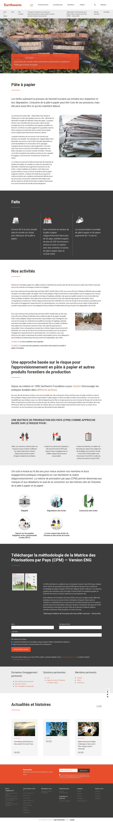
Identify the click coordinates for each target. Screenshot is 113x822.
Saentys (72, 820)
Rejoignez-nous (58, 5)
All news (99, 706)
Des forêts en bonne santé (24, 681)
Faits (12, 12)
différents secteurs (46, 390)
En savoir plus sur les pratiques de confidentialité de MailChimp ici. (74, 777)
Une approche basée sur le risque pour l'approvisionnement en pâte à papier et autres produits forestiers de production (41, 14)
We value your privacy (18, 639)
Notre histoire (27, 803)
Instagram (98, 798)
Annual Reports (27, 805)
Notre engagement (9, 790)
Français (103, 5)
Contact (82, 5)
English (79, 791)
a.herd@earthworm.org (69, 657)
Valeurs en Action (28, 800)
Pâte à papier (5, 14)
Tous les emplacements (63, 792)
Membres (26, 810)
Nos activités (20, 13)
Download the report (21, 649)
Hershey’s (80, 682)
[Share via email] (107, 697)
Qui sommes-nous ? (29, 790)
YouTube (97, 794)
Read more (17, 752)
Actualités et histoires (63, 797)
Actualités (106, 12)
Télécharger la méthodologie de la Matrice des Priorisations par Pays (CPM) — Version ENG (77, 14)
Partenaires (26, 812)
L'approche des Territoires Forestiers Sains (56, 681)
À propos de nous (43, 5)
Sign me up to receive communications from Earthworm (32, 644)
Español (79, 796)
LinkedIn (97, 791)
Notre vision (26, 796)
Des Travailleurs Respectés (24, 686)
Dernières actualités (64, 801)
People (25, 808)
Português (80, 798)
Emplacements (64, 789)
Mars (79, 680)
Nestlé (79, 678)
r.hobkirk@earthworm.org (20, 659)
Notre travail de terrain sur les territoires (11, 799)
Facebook (98, 796)
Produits (21, 58)
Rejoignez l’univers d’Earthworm (46, 792)
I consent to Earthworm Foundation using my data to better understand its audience (41, 642)
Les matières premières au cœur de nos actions (11, 804)
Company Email (64, 624)
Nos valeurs (26, 798)
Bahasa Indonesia (82, 801)
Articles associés (96, 13)
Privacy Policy (61, 820)
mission (77, 386)
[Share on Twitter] (107, 694)
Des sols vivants (20, 684)
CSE (48, 678)
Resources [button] (71, 5)
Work (32, 5)
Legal (55, 820)
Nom (13, 624)
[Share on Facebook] (107, 692)
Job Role (14, 632)
